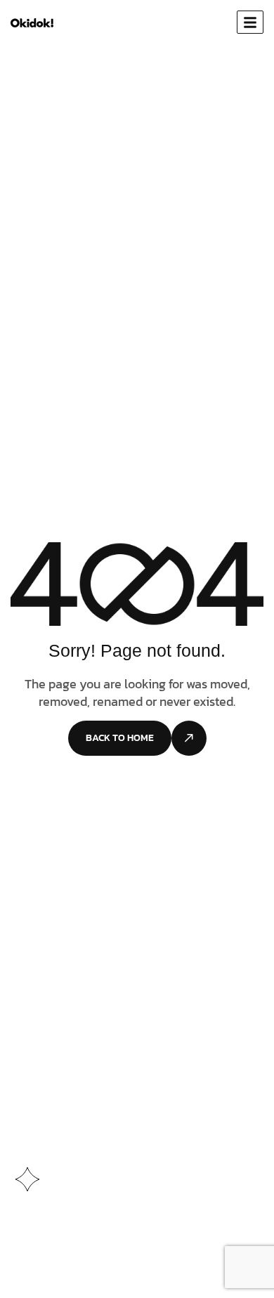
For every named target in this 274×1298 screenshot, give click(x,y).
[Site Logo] (32, 21)
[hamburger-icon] (250, 22)
